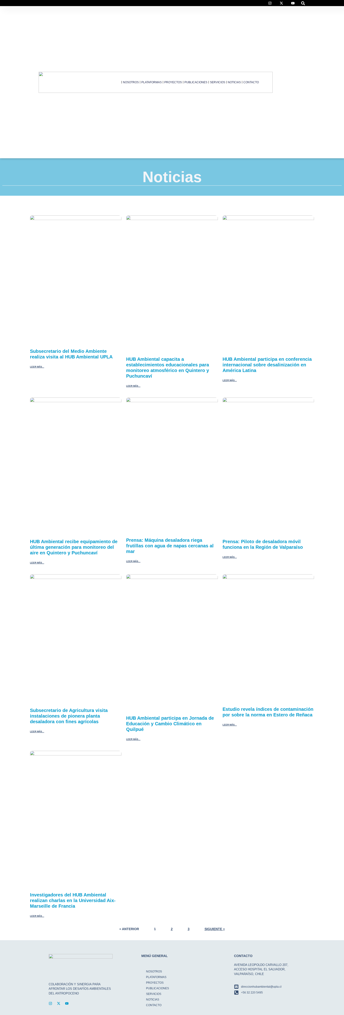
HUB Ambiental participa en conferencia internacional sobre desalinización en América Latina (267, 365)
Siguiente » (215, 929)
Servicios (217, 82)
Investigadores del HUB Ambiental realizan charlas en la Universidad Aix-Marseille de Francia (73, 900)
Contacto (251, 82)
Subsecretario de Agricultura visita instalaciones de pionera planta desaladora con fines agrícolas (69, 716)
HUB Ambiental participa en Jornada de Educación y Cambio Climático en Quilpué (170, 723)
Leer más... (37, 366)
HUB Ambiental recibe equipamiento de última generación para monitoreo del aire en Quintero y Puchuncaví (73, 547)
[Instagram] (50, 1003)
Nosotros (131, 82)
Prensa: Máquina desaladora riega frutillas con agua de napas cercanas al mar (170, 546)
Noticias (234, 82)
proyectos (173, 82)
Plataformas (151, 82)
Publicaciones (195, 82)
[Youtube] (67, 1003)
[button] (303, 3)
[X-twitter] (58, 1003)
